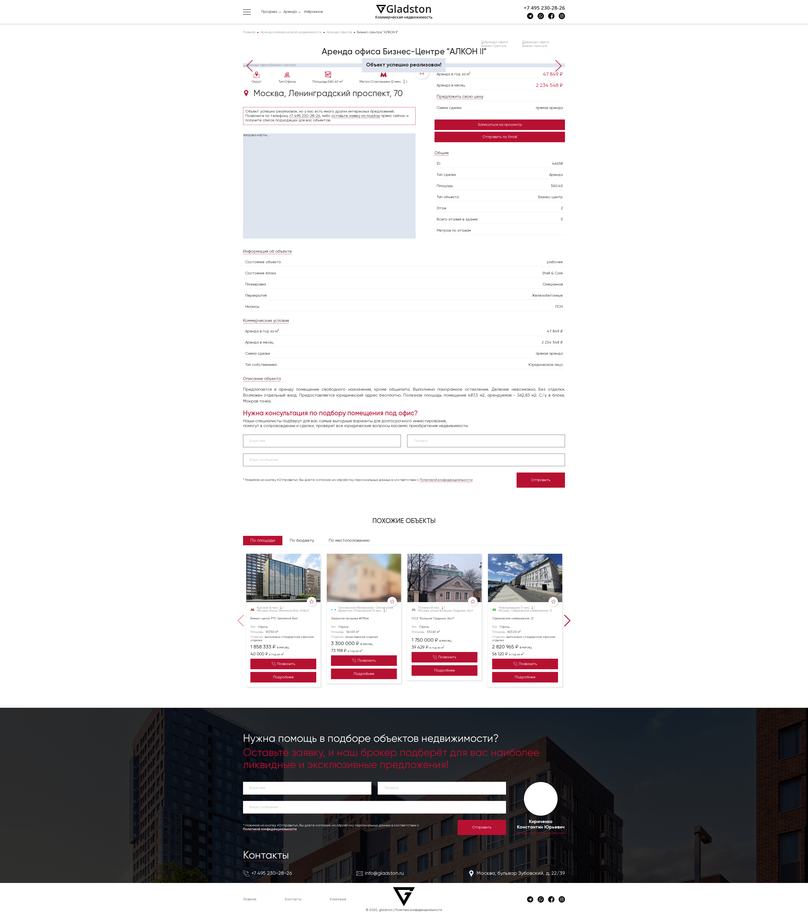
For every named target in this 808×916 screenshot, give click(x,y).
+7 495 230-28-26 (544, 8)
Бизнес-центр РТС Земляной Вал (274, 618)
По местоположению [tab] (349, 540)
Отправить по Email (499, 137)
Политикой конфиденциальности (446, 480)
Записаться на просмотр (500, 125)
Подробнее (283, 677)
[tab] (256, 57)
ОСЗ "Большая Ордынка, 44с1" (433, 618)
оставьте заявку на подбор (355, 116)
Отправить (540, 480)
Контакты (266, 855)
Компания (338, 899)
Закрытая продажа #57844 (350, 618)
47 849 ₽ (553, 74)
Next (559, 65)
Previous (249, 65)
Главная (249, 899)
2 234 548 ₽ (549, 85)
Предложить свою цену (460, 96)
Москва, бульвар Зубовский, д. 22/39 (521, 873)
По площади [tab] (262, 540)
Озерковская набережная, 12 (512, 618)
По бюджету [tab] (302, 540)
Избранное (313, 12)
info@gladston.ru (384, 873)
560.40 (557, 186)
